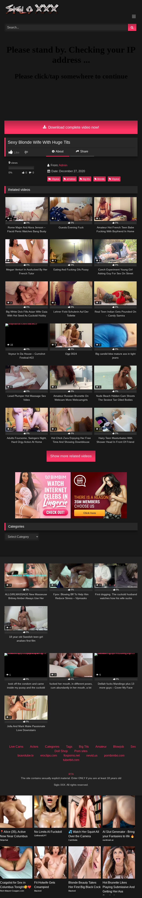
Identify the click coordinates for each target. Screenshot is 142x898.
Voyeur (55, 179)
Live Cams (16, 746)
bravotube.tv (26, 755)
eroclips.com (48, 755)
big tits (86, 179)
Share (84, 151)
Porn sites (80, 751)
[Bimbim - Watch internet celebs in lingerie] (43, 517)
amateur (71, 179)
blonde (100, 179)
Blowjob (118, 746)
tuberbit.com (71, 759)
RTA (71, 774)
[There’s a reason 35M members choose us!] (99, 517)
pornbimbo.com (114, 755)
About (59, 151)
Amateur (100, 746)
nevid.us (91, 755)
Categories (52, 746)
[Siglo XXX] (71, 10)
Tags (69, 746)
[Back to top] (130, 887)
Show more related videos (71, 456)
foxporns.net (72, 755)
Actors (34, 746)
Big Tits (84, 746)
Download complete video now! (73, 127)
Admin (63, 165)
